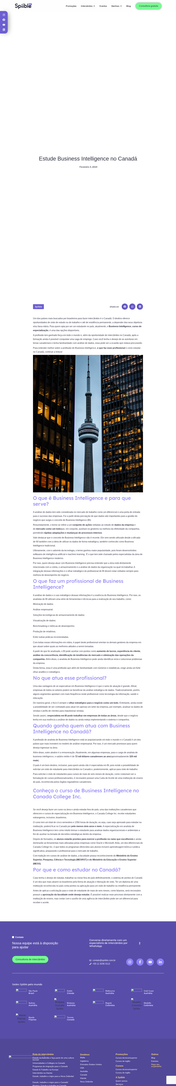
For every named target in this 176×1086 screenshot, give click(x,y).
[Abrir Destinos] (121, 6)
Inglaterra (84, 1061)
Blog (153, 1058)
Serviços (119, 1084)
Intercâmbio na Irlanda (42, 1073)
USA (82, 1068)
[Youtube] (3, 24)
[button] (125, 306)
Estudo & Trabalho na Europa (45, 1070)
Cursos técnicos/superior (126, 1058)
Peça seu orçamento (156, 1065)
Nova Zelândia (86, 1082)
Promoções (122, 1054)
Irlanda (83, 1078)
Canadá (83, 1075)
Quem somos (121, 1081)
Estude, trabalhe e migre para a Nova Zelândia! (53, 1076)
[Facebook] (3, 19)
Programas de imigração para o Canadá (50, 1066)
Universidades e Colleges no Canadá (49, 1063)
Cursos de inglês (123, 1061)
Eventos (154, 1061)
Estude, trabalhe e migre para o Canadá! (50, 1082)
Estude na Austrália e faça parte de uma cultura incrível (53, 1059)
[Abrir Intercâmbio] (94, 6)
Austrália (84, 1071)
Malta (82, 1057)
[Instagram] (3, 14)
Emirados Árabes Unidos (91, 1064)
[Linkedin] (3, 29)
